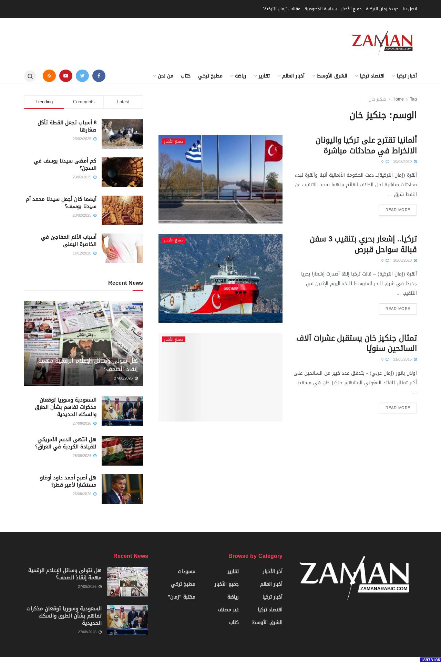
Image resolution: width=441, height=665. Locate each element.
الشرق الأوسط (332, 76)
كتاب (186, 76)
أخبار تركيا (407, 76)
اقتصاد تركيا (372, 76)
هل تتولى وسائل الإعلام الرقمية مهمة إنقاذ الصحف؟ (88, 364)
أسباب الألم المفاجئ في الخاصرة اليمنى (68, 240)
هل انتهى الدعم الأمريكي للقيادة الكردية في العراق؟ (65, 443)
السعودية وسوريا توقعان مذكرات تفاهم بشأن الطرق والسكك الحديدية (65, 407)
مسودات (186, 571)
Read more (398, 210)
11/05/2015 (403, 359)
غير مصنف (228, 609)
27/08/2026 (124, 378)
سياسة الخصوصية (321, 9)
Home (398, 99)
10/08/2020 (403, 161)
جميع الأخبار (351, 9)
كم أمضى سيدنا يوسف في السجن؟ (65, 164)
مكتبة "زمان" (181, 597)
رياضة (240, 76)
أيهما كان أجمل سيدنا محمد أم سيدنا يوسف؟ (61, 202)
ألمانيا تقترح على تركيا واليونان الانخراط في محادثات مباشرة (366, 145)
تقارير (264, 76)
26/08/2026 (83, 455)
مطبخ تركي (210, 76)
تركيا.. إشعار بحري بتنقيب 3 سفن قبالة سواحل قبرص (363, 244)
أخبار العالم (293, 76)
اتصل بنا (410, 9)
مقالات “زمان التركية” (281, 9)
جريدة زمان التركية (382, 9)
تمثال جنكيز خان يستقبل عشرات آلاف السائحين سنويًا (356, 343)
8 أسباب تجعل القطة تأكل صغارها (67, 126)
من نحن (165, 76)
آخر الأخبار (273, 571)
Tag (413, 99)
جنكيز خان (377, 99)
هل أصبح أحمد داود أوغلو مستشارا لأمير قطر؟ (68, 481)
